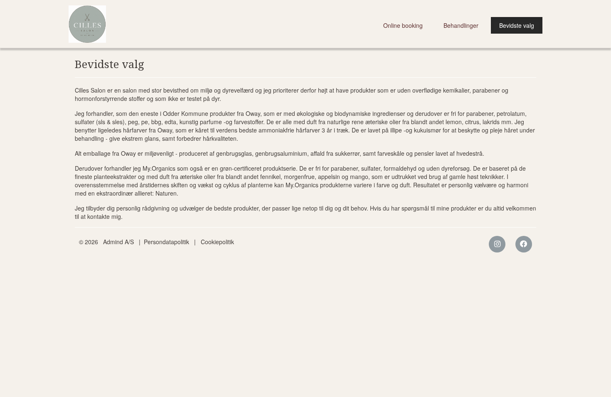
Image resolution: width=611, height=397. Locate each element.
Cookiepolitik (217, 242)
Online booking (403, 25)
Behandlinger (460, 25)
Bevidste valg (516, 25)
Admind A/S (118, 242)
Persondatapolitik (166, 242)
